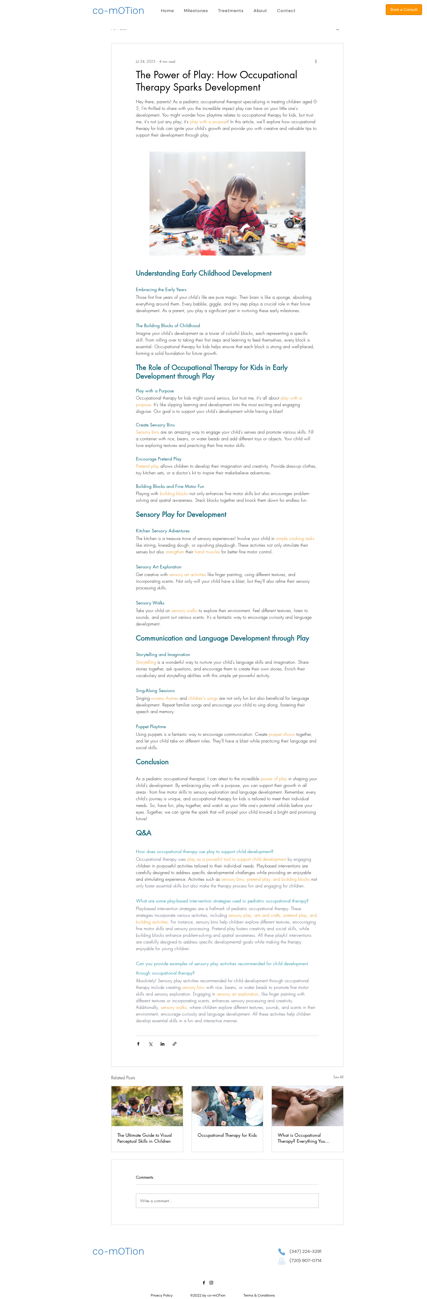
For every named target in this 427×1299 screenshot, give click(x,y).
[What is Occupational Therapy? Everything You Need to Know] (307, 1106)
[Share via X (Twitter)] (150, 1043)
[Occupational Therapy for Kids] (227, 1106)
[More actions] (316, 61)
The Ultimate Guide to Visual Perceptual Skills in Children (144, 1138)
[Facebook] (203, 1282)
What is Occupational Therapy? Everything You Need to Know (301, 1138)
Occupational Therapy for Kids (227, 1135)
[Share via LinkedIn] (162, 1043)
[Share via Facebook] (138, 1043)
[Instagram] (211, 1282)
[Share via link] (174, 1043)
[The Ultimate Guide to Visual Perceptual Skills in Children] (147, 1106)
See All (338, 1077)
